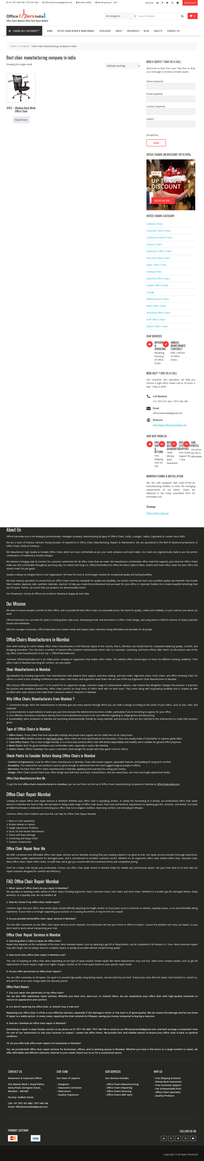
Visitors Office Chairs (157, 326)
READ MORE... (163, 200)
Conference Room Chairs (159, 237)
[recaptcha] (152, 135)
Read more (21, 119)
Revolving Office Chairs (158, 312)
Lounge (150, 292)
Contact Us (173, 30)
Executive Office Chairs (158, 258)
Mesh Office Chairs (156, 305)
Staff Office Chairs (155, 319)
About (119, 30)
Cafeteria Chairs (154, 223)
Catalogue (105, 30)
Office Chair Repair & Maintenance (76, 30)
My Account (190, 2)
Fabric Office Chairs (156, 264)
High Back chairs (54, 738)
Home (50, 30)
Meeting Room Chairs (157, 298)
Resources (133, 30)
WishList (149, 2)
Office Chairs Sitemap (157, 513)
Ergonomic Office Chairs (158, 251)
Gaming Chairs (153, 271)
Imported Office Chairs (158, 278)
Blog (146, 30)
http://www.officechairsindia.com (170, 425)
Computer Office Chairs (158, 230)
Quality (158, 30)
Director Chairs (154, 244)
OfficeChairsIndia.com (168, 784)
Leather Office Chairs (157, 285)
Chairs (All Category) (25, 30)
